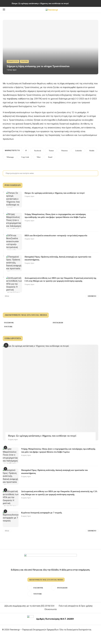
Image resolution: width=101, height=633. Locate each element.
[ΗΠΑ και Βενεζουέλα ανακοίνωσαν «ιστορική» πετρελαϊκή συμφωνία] (14, 242)
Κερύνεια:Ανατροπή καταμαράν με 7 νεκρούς (41, 513)
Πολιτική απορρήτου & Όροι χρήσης (76, 606)
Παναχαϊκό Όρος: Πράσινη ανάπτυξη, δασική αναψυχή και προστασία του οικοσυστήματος (58, 258)
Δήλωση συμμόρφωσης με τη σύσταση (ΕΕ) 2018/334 (29, 606)
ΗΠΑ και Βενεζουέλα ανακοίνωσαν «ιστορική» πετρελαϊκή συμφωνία (56, 235)
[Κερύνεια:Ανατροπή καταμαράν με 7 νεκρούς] (11, 519)
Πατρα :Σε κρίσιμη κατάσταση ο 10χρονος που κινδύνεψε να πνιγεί (40, 3)
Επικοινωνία (51, 609)
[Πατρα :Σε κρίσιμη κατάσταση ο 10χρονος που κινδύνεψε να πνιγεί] (14, 199)
